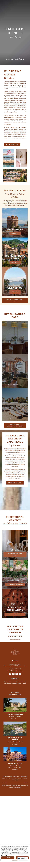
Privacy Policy (16, 778)
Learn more (15, 860)
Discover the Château (15, 59)
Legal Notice (7, 776)
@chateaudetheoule (15, 639)
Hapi (27, 785)
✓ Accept (7, 857)
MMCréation (18, 787)
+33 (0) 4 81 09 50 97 (15, 669)
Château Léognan (15, 714)
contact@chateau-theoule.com (15, 671)
